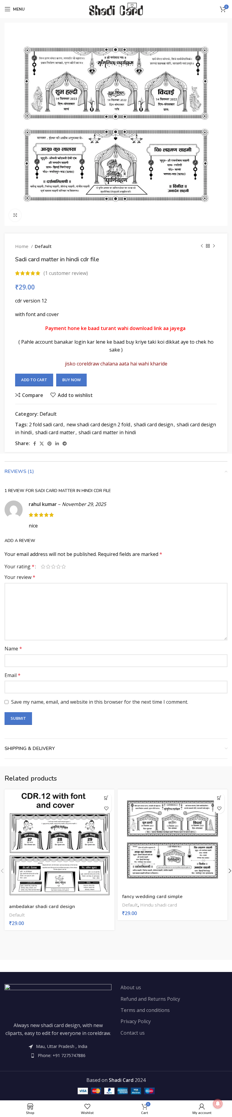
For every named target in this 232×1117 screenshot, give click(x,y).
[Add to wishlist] (106, 808)
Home (22, 246)
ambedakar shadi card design (42, 906)
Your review (20, 577)
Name (13, 648)
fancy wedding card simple (152, 896)
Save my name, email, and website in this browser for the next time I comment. (99, 702)
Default (43, 246)
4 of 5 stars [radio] (58, 566)
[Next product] (214, 246)
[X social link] (42, 444)
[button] (106, 797)
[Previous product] (202, 246)
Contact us (133, 1032)
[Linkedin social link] (57, 444)
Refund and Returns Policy (150, 999)
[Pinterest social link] (49, 444)
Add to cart (34, 379)
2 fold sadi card (46, 424)
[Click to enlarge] (15, 215)
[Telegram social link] (65, 444)
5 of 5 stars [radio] (63, 566)
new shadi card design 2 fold (98, 424)
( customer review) (66, 273)
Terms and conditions (145, 1010)
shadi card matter (55, 432)
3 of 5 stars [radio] (53, 566)
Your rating (19, 566)
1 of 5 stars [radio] (43, 566)
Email (13, 675)
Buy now (71, 379)
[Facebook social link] (34, 444)
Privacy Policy (136, 1021)
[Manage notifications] (218, 1104)
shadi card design (153, 424)
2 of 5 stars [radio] (48, 566)
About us (131, 987)
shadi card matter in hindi (107, 432)
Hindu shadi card (158, 905)
